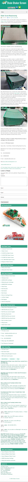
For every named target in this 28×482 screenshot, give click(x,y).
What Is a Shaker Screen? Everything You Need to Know (11, 383)
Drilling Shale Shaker (6, 267)
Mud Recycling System (6, 314)
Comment (3, 175)
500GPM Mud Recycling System (8, 318)
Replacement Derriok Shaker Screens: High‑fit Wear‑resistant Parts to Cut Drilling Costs (14, 361)
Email (2, 192)
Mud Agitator (8, 439)
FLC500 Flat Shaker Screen (7, 253)
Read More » (14, 369)
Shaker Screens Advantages (14, 442)
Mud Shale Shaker (5, 351)
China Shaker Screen (6, 167)
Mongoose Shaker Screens (7, 261)
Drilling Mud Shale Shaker (7, 269)
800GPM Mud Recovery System (8, 316)
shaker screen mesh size (13, 441)
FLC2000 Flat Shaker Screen (8, 257)
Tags (18, 358)
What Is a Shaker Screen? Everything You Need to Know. (11, 402)
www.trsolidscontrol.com (6, 164)
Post (9, 17)
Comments (12, 358)
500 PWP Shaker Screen (7, 434)
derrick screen (14, 167)
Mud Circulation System (7, 320)
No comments (15, 17)
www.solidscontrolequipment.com (10, 161)
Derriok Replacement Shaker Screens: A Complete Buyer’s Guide (13, 392)
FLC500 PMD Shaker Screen (8, 255)
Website (2, 197)
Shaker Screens (6, 442)
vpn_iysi (6, 420)
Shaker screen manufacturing (15, 168)
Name (2, 188)
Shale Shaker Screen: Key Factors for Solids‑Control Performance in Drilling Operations (13, 373)
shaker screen (4, 21)
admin (5, 411)
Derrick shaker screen (18, 435)
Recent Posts (4, 358)
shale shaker (17, 93)
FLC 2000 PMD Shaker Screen (8, 259)
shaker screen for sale (13, 440)
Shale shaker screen (16, 444)
